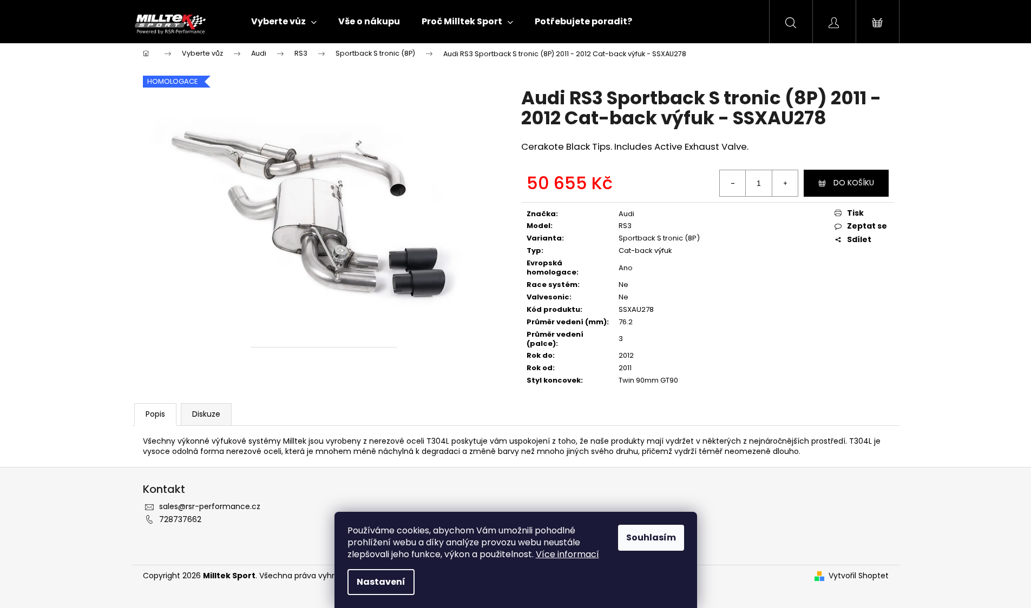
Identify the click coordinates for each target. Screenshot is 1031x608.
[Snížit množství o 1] (733, 183)
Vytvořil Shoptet (859, 576)
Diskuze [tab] (206, 414)
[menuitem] (283, 21)
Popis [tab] (155, 414)
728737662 (180, 519)
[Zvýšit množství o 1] (785, 183)
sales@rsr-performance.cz (209, 506)
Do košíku (853, 182)
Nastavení (381, 582)
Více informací (567, 554)
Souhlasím (651, 537)
